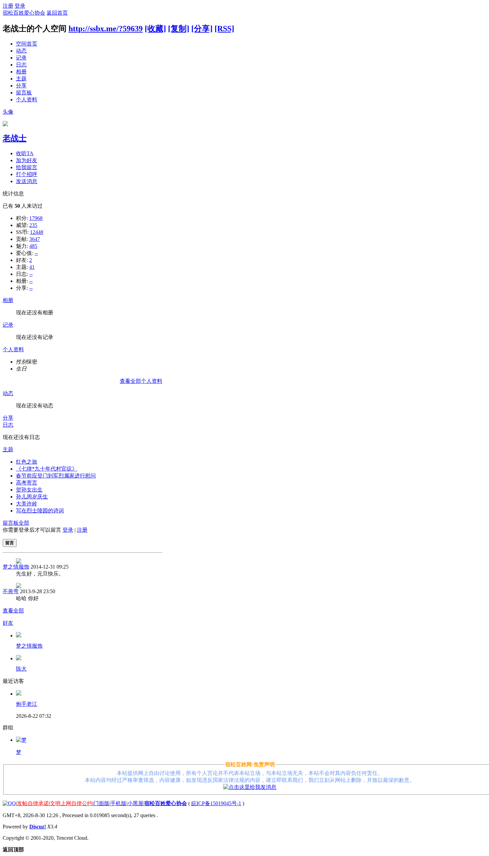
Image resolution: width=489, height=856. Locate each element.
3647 (34, 239)
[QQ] (9, 803)
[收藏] (155, 28)
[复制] (178, 28)
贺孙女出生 (29, 489)
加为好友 (26, 160)
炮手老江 (26, 704)
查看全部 (13, 610)
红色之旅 (26, 462)
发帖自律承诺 (33, 803)
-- (36, 253)
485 (33, 246)
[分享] (202, 28)
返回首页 (57, 13)
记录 (21, 57)
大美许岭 (26, 503)
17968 (36, 218)
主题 (21, 78)
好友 (8, 623)
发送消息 (26, 181)
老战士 (15, 138)
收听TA (25, 153)
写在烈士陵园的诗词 (40, 510)
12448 (36, 232)
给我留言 (26, 167)
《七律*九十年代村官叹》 (46, 469)
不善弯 (11, 591)
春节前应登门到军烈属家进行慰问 (56, 476)
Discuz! (37, 826)
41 (32, 267)
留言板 (24, 92)
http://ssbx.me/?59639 (106, 28)
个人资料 (26, 99)
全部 (24, 523)
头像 (8, 112)
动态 (21, 51)
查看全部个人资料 (141, 381)
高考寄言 (26, 482)
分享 (21, 85)
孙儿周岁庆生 (32, 496)
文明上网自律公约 (71, 803)
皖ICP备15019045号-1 (216, 803)
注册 (8, 6)
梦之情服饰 (16, 567)
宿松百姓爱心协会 (24, 13)
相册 (21, 71)
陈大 (21, 669)
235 (33, 225)
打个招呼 (26, 174)
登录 (20, 6)
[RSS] (224, 28)
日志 (21, 64)
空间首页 (26, 44)
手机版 (118, 803)
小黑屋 (135, 803)
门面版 (101, 803)
